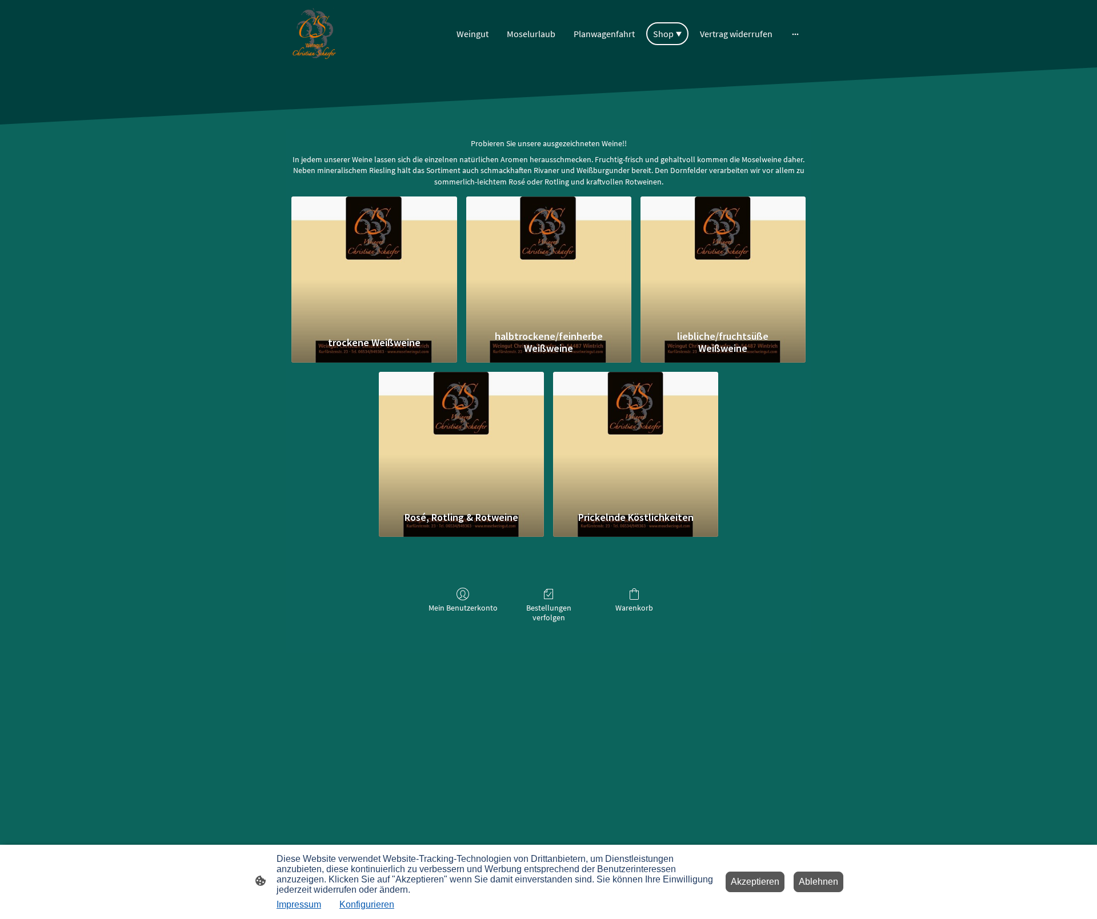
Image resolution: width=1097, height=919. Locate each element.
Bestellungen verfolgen (548, 613)
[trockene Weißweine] (374, 260)
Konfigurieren (366, 904)
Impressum (299, 904)
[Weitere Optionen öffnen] (795, 34)
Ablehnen (818, 881)
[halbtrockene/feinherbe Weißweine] (548, 260)
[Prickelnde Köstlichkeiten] (635, 436)
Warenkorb (634, 608)
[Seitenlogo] (314, 33)
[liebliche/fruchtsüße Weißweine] (723, 260)
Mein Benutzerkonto (463, 608)
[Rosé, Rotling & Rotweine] (461, 436)
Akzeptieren (755, 881)
